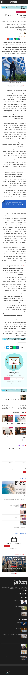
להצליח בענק (17, 510)
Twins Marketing (19, 671)
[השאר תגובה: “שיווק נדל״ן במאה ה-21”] (19, 36)
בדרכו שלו (19, 644)
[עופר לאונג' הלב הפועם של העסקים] (20, 431)
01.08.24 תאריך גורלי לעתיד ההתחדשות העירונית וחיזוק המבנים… (14, 569)
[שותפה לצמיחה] (7, 418)
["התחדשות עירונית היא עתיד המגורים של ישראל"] (24, 658)
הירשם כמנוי (7, 546)
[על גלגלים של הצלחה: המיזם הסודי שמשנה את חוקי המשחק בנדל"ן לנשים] (23, 506)
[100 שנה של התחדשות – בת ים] (20, 418)
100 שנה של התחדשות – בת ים (18, 495)
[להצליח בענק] (23, 512)
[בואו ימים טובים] (24, 608)
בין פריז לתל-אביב (17, 600)
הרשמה (7, 378)
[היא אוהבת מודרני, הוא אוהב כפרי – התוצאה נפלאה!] (24, 636)
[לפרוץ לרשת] (23, 517)
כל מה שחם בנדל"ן (23, 415)
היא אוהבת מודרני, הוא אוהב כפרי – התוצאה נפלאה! (12, 634)
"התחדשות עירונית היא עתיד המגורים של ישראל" (12, 656)
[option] (14, 564)
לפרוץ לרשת (17, 515)
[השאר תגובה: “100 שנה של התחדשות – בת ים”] (3, 498)
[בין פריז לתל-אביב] (24, 602)
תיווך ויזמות (11, 427)
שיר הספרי (19, 622)
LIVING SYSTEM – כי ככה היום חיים (14, 612)
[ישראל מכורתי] (24, 652)
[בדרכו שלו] (24, 646)
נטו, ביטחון (17, 521)
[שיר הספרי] (24, 624)
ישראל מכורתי (18, 650)
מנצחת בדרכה (18, 628)
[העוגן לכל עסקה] (7, 431)
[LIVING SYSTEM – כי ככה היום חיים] (24, 614)
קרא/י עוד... (24, 590)
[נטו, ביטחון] (23, 523)
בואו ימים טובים (18, 606)
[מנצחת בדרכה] (24, 630)
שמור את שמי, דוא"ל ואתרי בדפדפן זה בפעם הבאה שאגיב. (14, 469)
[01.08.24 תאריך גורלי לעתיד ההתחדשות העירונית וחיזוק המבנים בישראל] (14, 564)
